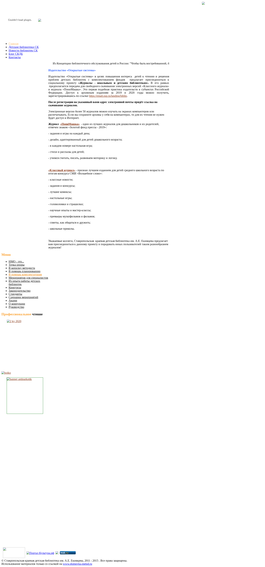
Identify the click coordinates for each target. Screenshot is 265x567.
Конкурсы (15, 287)
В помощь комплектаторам (25, 274)
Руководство (16, 306)
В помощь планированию (24, 271)
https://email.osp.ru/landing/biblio (108, 95)
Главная (13, 43)
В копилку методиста (22, 268)
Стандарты (15, 293)
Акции (13, 300)
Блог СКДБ (16, 54)
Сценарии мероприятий (23, 297)
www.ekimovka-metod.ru (77, 563)
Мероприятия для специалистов (28, 277)
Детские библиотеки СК (24, 47)
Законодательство (19, 290)
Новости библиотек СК (23, 50)
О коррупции (17, 303)
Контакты (15, 57)
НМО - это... (16, 261)
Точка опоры (17, 264)
